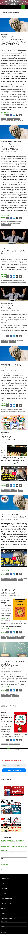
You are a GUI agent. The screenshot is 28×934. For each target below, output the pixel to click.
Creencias (4, 118)
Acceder (2, 862)
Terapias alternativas (20, 282)
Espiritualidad (17, 221)
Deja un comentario (15, 46)
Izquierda (15, 694)
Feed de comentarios (5, 866)
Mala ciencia (8, 706)
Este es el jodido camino (11, 366)
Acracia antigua (4, 913)
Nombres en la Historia (6, 903)
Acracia (3, 7)
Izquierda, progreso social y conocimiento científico (13, 665)
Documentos (3, 893)
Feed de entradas (4, 864)
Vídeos (2, 911)
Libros (10, 587)
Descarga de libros (5, 890)
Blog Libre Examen (5, 921)
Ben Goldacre (4, 744)
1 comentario (13, 370)
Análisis (2, 885)
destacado (10, 118)
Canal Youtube (4, 888)
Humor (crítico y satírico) (6, 898)
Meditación (4, 282)
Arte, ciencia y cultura (6, 658)
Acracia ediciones (5, 878)
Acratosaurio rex (5, 340)
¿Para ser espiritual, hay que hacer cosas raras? (13, 251)
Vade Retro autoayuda (7, 306)
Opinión (11, 303)
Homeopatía (4, 223)
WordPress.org (4, 869)
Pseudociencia (14, 120)
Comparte (3, 115)
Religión (20, 120)
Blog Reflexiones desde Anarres (8, 918)
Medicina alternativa (11, 637)
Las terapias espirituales (8, 591)
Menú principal (26, 7)
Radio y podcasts (4, 908)
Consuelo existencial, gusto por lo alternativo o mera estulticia (13, 40)
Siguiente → (17, 749)
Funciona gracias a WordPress (6, 932)
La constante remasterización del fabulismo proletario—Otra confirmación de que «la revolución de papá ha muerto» (13, 841)
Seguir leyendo (5, 112)
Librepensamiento (5, 34)
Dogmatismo (16, 118)
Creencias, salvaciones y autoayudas (9, 437)
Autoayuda (13, 340)
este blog (20, 457)
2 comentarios (13, 151)
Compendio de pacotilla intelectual (14, 515)
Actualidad (3, 880)
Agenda (2, 883)
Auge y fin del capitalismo (7, 141)
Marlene (2, 844)
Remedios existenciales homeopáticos (9, 146)
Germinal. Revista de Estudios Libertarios (10, 916)
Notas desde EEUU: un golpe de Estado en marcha (11, 852)
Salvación (21, 491)
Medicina (3, 637)
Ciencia (3, 636)
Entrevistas (3, 896)
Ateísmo (3, 578)
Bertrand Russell (10, 578)
